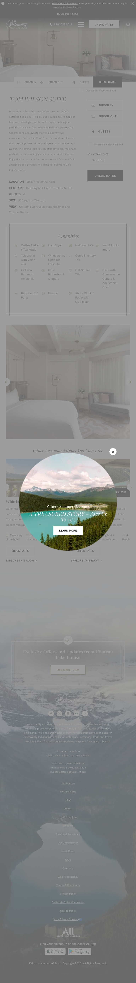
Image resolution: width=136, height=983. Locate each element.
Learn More (68, 530)
